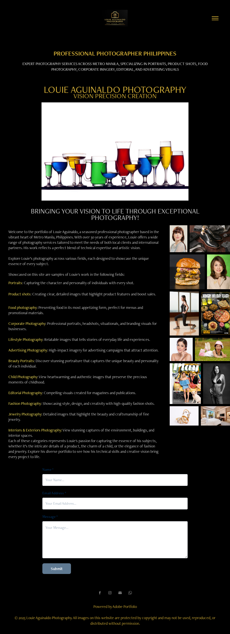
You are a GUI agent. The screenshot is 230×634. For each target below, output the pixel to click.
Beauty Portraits (21, 360)
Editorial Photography (25, 392)
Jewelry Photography (25, 414)
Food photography (22, 307)
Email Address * (54, 493)
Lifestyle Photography (25, 339)
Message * (50, 516)
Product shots (19, 294)
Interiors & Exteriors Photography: (35, 430)
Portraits (15, 282)
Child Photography (22, 376)
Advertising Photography (27, 350)
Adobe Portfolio (124, 606)
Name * (48, 469)
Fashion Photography (24, 403)
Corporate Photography (26, 323)
